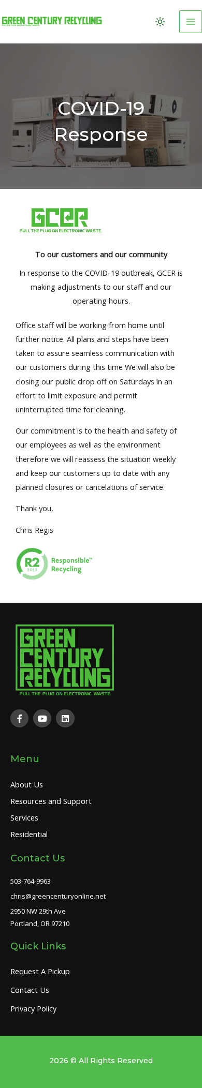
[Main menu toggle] (190, 21)
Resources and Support (51, 801)
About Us (26, 784)
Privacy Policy (33, 1008)
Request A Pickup (40, 971)
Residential (29, 834)
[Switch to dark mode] (160, 22)
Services (24, 817)
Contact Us (29, 990)
